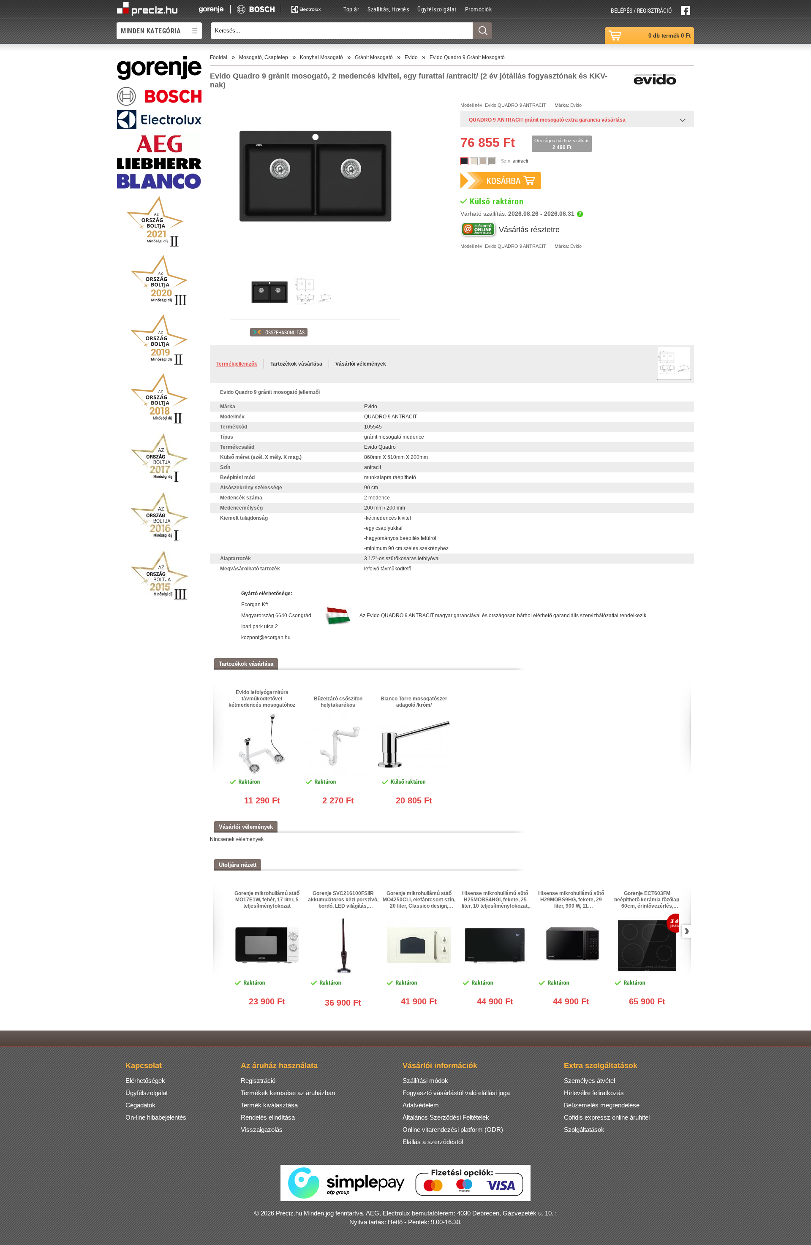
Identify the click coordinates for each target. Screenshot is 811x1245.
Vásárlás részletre (529, 229)
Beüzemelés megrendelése (602, 1105)
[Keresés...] (482, 30)
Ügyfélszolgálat (437, 9)
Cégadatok (140, 1105)
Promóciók (478, 9)
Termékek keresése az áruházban (288, 1092)
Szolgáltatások (584, 1129)
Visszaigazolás (262, 1129)
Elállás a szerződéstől (433, 1141)
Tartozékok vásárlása (296, 364)
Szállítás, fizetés (388, 9)
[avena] (483, 161)
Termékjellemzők (236, 364)
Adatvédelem (421, 1105)
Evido (490, 105)
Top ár (351, 9)
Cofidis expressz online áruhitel (607, 1117)
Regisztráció (258, 1080)
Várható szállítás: (517, 213)
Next (685, 931)
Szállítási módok (425, 1080)
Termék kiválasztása (269, 1105)
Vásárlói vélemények (360, 364)
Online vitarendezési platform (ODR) (453, 1129)
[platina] (492, 161)
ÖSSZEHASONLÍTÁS (285, 332)
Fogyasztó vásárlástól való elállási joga (456, 1092)
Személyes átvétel (589, 1080)
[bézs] (474, 161)
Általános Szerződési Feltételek (446, 1117)
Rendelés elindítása (268, 1117)
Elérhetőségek (145, 1080)
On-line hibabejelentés (155, 1117)
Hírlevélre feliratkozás (594, 1092)
